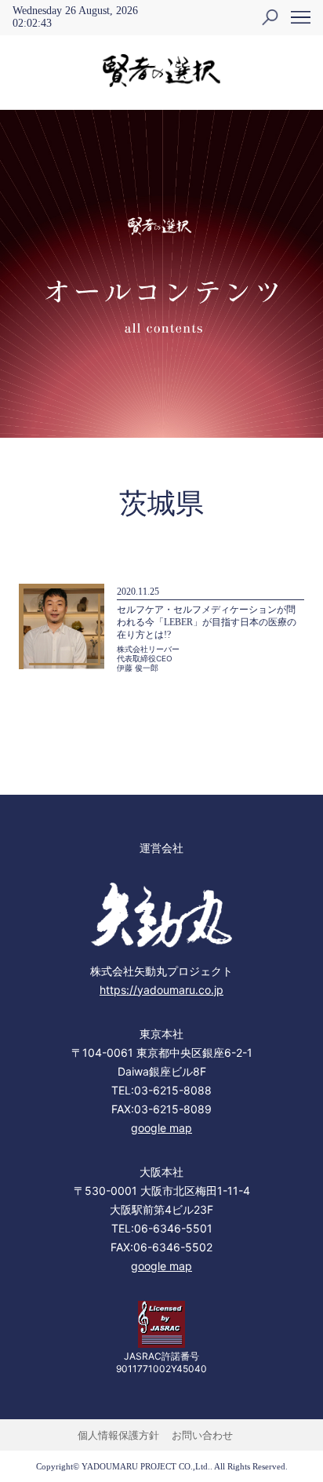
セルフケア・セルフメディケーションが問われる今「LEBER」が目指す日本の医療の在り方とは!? (206, 622)
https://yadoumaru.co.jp (161, 989)
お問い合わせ (202, 1435)
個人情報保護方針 (118, 1435)
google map (161, 1127)
